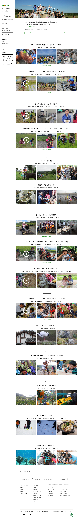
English (70, 511)
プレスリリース (5, 52)
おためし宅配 (62, 479)
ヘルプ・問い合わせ (6, 30)
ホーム (21, 471)
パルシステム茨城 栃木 (51, 495)
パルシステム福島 (63, 491)
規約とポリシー (64, 511)
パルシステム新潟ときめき (65, 495)
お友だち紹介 (36, 501)
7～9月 (40, 32)
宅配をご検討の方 (6, 8)
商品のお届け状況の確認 (7, 19)
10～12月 (52, 32)
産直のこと (4, 41)
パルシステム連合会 (24, 511)
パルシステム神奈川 (50, 489)
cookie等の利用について (55, 511)
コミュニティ (5, 23)
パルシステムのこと (6, 34)
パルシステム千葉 (50, 491)
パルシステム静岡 (63, 493)
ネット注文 (8, 16)
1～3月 (63, 32)
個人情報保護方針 (45, 511)
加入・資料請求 (38, 479)
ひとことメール (36, 499)
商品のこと (4, 36)
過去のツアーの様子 (46, 65)
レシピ (3, 21)
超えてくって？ (8, 64)
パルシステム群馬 (63, 489)
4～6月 (29, 32)
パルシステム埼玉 (50, 493)
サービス (35, 493)
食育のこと (4, 39)
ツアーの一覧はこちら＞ (29, 26)
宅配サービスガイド (6, 28)
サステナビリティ (6, 43)
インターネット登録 (37, 491)
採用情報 (38, 511)
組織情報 (4, 49)
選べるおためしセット (50, 479)
